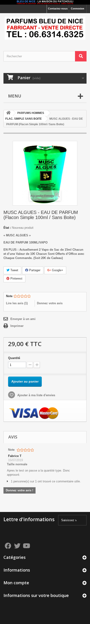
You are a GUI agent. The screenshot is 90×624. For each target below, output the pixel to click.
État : (7, 227)
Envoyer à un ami (23, 319)
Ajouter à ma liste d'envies (35, 395)
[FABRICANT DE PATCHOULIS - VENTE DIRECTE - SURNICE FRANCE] (45, 28)
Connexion (77, 8)
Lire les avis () (17, 303)
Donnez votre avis (50, 303)
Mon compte (16, 582)
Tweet (13, 270)
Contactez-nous (58, 8)
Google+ (57, 270)
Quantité (14, 358)
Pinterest (15, 278)
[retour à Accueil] (8, 113)
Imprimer (17, 326)
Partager (34, 270)
